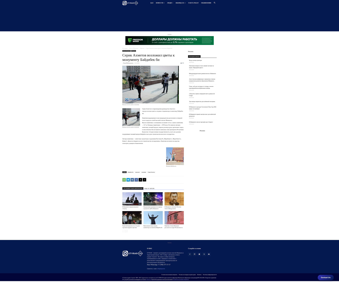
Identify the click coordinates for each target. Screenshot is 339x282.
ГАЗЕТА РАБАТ (193, 3)
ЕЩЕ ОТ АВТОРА (149, 188)
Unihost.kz (148, 279)
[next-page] (126, 231)
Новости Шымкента (133, 48)
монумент (137, 172)
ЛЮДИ (169, 3)
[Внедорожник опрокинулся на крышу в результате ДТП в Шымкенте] (153, 198)
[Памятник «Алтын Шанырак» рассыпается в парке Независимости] (174, 217)
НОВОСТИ (159, 3)
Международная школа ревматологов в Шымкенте (202, 73)
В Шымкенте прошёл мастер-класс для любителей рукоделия (202, 115)
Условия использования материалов (169, 274)
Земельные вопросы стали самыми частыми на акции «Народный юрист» (201, 66)
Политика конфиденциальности (210, 274)
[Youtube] (209, 254)
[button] (214, 3)
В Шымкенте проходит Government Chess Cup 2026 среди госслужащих (202, 107)
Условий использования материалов (181, 279)
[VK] (132, 180)
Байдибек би (130, 172)
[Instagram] (194, 254)
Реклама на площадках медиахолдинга (187, 274)
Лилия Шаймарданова (128, 63)
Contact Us (326, 278)
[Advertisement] (169, 19)
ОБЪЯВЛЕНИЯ (206, 3)
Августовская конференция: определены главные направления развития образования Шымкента (202, 80)
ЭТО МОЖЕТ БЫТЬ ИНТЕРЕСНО (132, 188)
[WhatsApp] (124, 180)
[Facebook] (136, 180)
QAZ (151, 3)
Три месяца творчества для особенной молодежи (202, 101)
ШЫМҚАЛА (180, 3)
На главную (125, 48)
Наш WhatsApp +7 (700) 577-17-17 (158, 264)
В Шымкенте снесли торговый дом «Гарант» (201, 122)
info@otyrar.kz (161, 268)
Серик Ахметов (151, 172)
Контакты (199, 274)
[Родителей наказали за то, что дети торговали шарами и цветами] (132, 217)
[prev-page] (123, 231)
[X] (140, 180)
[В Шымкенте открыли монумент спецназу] (132, 198)
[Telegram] (128, 180)
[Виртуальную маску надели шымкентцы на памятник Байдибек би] (153, 217)
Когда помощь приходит (195, 60)
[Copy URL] (144, 180)
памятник (144, 172)
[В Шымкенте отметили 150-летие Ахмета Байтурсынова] (174, 198)
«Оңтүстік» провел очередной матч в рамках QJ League (202, 94)
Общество (142, 48)
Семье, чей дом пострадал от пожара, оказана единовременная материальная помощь (201, 87)
